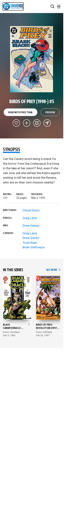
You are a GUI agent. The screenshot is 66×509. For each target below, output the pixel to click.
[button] (52, 6)
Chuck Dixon (31, 210)
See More (53, 270)
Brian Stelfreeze (34, 247)
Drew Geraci (31, 225)
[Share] (47, 123)
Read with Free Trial (20, 112)
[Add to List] (26, 123)
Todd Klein (30, 242)
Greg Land (30, 218)
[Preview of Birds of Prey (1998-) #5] (31, 59)
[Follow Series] (37, 123)
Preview (50, 112)
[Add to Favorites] (16, 123)
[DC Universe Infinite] (13, 6)
